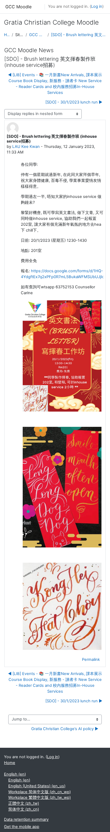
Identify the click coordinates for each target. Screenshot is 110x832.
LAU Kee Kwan (26, 146)
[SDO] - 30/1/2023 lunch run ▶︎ (73, 102)
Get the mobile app (21, 826)
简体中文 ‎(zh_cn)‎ (23, 809)
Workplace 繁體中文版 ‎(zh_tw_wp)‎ (39, 797)
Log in (96, 6)
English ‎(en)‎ (15, 774)
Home (7, 34)
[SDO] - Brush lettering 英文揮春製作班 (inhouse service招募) (78, 34)
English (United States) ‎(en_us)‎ (36, 786)
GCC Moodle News (37, 34)
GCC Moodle (18, 6)
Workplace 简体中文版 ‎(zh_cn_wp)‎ (39, 791)
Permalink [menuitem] (91, 659)
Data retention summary (26, 819)
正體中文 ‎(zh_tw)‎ (23, 803)
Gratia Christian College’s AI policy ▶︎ (64, 728)
